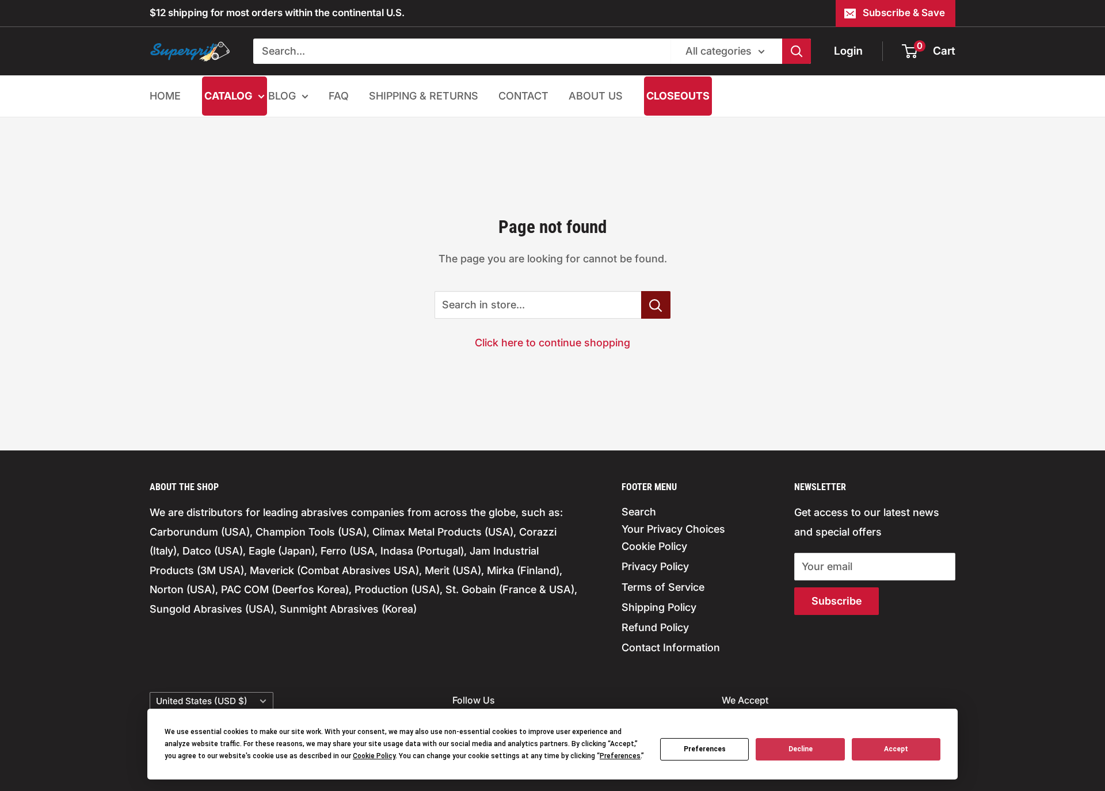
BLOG (282, 96)
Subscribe (836, 601)
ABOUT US (596, 96)
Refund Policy (655, 627)
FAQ (339, 96)
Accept (896, 749)
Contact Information (671, 647)
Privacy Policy (655, 566)
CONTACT (523, 96)
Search (639, 512)
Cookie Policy (654, 546)
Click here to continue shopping (552, 343)
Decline (800, 749)
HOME (165, 96)
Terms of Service (663, 587)
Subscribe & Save (904, 12)
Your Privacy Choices (673, 529)
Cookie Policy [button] (374, 756)
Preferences (705, 749)
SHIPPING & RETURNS (423, 96)
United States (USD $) (201, 701)
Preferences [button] (620, 756)
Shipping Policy (659, 607)
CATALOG (228, 96)
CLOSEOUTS (678, 96)
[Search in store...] (655, 305)
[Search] (796, 51)
